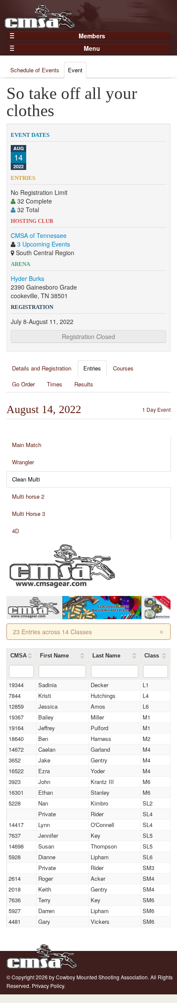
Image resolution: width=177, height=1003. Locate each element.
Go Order (23, 384)
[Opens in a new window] (62, 565)
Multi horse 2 (28, 496)
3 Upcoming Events (43, 244)
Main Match (26, 445)
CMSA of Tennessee (39, 235)
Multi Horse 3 (28, 513)
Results (83, 384)
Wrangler (23, 462)
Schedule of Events (34, 70)
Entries (92, 368)
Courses (123, 368)
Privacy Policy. (48, 985)
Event (75, 70)
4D (15, 531)
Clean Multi (26, 479)
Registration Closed (88, 336)
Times (54, 384)
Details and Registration (41, 368)
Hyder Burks (27, 278)
